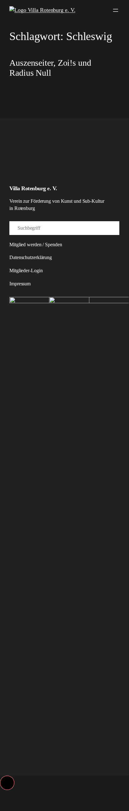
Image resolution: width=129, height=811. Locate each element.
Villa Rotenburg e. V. (33, 188)
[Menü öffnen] (115, 10)
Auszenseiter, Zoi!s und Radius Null (50, 68)
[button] (7, 783)
